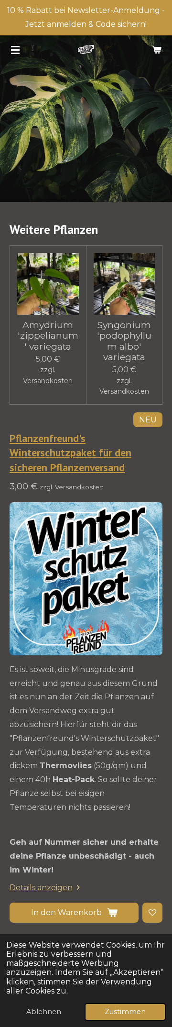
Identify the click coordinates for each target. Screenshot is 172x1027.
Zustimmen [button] (125, 1011)
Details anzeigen (41, 887)
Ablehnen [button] (43, 1011)
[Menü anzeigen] (15, 49)
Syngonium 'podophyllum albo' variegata (124, 341)
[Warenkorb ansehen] (156, 49)
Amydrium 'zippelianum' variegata (48, 336)
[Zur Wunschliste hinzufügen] (152, 913)
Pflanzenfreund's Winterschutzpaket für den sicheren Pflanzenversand (70, 452)
